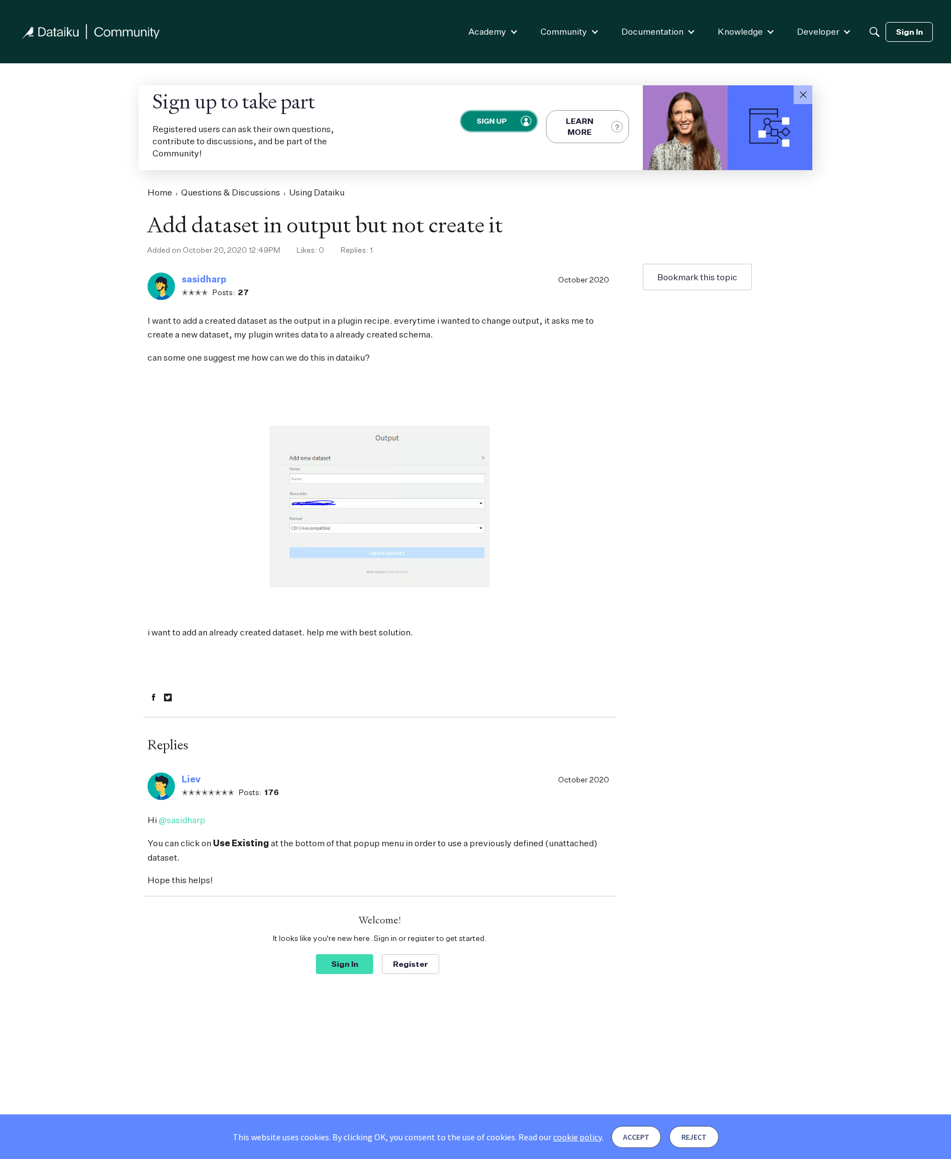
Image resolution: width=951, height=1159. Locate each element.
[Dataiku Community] (91, 31)
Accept (636, 1137)
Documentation (652, 31)
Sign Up (491, 121)
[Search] (874, 32)
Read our (560, 1136)
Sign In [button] (344, 963)
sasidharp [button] (204, 279)
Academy (487, 31)
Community (563, 31)
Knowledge (740, 31)
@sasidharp (181, 819)
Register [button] (410, 963)
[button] (803, 94)
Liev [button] (191, 779)
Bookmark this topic (697, 276)
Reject (694, 1137)
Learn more (579, 126)
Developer (818, 31)
